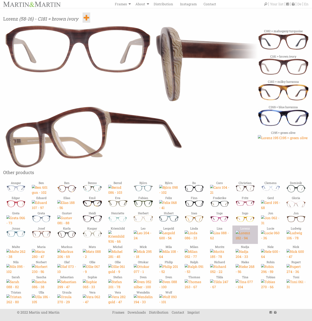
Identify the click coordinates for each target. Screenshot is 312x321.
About (140, 4)
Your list (277, 4)
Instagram (188, 4)
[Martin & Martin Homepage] (32, 4)
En (306, 4)
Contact (210, 4)
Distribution (163, 4)
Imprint (193, 312)
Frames (121, 4)
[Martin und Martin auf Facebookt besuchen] (288, 4)
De (299, 4)
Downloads (137, 312)
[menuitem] (121, 4)
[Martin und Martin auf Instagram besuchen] (294, 4)
